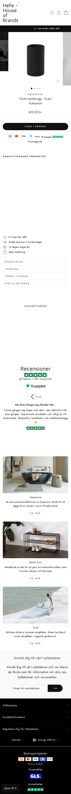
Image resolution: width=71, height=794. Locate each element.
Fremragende (35, 141)
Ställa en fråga (17, 283)
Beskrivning (14, 261)
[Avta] (35, 605)
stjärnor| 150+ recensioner (35, 378)
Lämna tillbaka (16, 276)
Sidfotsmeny (10, 705)
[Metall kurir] (35, 540)
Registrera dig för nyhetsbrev (20, 729)
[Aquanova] (35, 474)
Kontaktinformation (14, 717)
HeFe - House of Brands (10, 12)
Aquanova (35, 94)
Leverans (12, 269)
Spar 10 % (10, 788)
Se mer (35, 513)
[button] (38, 397)
